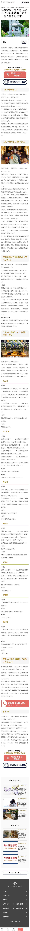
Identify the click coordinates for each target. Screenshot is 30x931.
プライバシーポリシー (15, 921)
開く (23, 42)
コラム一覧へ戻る (15, 873)
